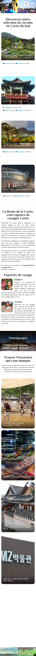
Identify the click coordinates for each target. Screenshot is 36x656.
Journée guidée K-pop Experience (17, 477)
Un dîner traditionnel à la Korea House (17, 528)
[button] (32, 3)
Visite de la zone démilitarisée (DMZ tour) (16, 580)
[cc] (18, 53)
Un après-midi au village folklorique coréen (13, 424)
